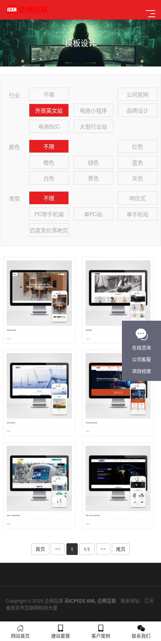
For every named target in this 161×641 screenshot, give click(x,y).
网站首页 (20, 635)
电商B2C (49, 126)
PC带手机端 (49, 214)
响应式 (137, 198)
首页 (40, 549)
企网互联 (106, 600)
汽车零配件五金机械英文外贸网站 (91, 423)
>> (103, 549)
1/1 (87, 549)
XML (91, 600)
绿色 (93, 162)
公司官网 (137, 94)
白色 (48, 178)
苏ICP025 (74, 600)
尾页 (120, 549)
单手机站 (137, 214)
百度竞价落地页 (49, 230)
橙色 (48, 162)
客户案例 (100, 635)
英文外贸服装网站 (89, 330)
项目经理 (141, 371)
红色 (137, 146)
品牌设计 (137, 110)
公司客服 (141, 359)
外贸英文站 (49, 110)
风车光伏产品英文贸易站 (11, 423)
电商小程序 (93, 110)
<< (58, 549)
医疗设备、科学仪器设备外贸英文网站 (13, 515)
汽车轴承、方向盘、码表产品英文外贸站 (93, 515)
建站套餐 (60, 635)
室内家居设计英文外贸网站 (11, 330)
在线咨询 (141, 347)
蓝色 (137, 162)
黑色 (93, 178)
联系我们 (141, 635)
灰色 (137, 178)
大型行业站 (93, 126)
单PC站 (93, 214)
